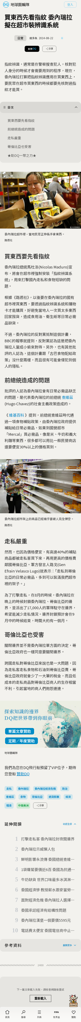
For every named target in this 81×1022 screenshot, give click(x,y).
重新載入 (40, 998)
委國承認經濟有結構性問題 (43, 910)
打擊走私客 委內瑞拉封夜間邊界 (48, 839)
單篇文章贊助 (19, 731)
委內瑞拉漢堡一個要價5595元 (46, 920)
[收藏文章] (62, 38)
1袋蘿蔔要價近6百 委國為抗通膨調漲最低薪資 (48, 870)
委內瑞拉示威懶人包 (38, 849)
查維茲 (67, 397)
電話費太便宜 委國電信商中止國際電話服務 (48, 931)
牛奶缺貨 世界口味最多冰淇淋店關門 (48, 880)
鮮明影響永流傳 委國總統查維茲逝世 (48, 859)
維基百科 (16, 415)
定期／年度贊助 (21, 741)
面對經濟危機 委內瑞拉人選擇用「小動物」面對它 (48, 900)
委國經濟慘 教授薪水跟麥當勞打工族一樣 (48, 890)
